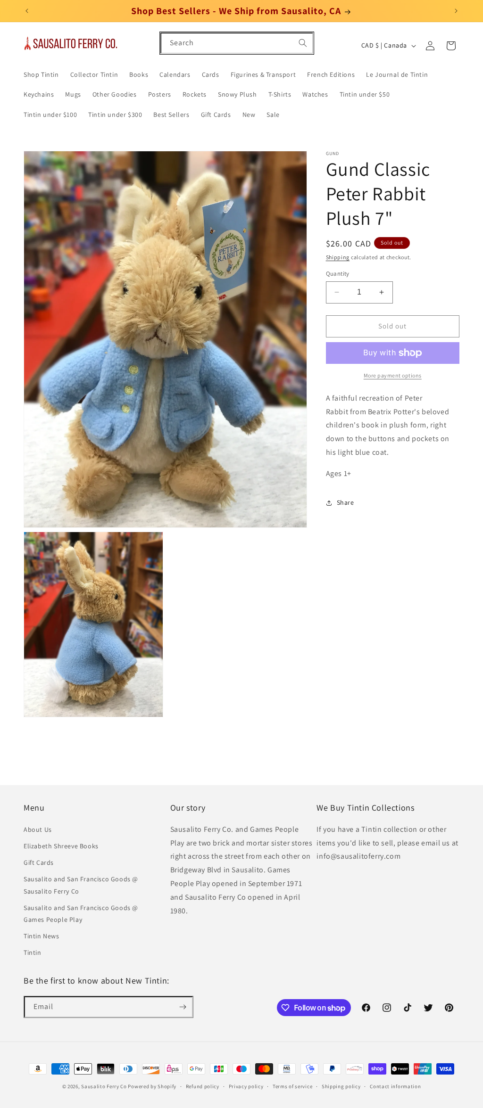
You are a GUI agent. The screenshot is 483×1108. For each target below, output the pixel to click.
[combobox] (236, 43)
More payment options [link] (393, 375)
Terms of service (292, 1086)
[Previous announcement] (27, 11)
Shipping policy (341, 1086)
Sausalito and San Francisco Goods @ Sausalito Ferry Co (81, 885)
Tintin (33, 952)
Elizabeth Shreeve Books (61, 846)
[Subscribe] (182, 1007)
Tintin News (41, 936)
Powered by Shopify (152, 1086)
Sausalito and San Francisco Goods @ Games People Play (81, 913)
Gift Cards (39, 862)
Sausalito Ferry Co (104, 1086)
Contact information (395, 1086)
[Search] (302, 43)
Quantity (338, 274)
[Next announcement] (456, 11)
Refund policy (202, 1086)
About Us (38, 829)
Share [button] (345, 502)
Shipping (338, 257)
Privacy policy (246, 1086)
